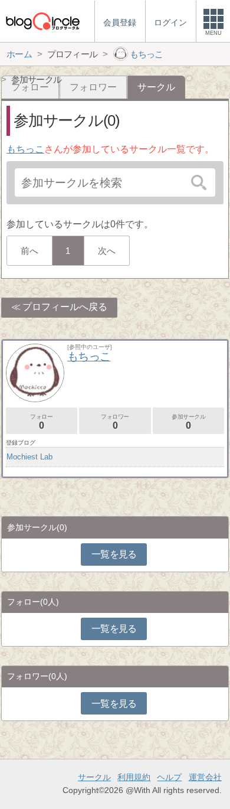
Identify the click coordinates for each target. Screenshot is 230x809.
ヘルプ (169, 777)
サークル (94, 777)
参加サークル (189, 421)
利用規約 (133, 777)
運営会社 (205, 777)
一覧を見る (114, 554)
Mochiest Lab (29, 456)
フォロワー (93, 87)
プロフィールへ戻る (64, 307)
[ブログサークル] (42, 21)
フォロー (41, 421)
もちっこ (25, 149)
